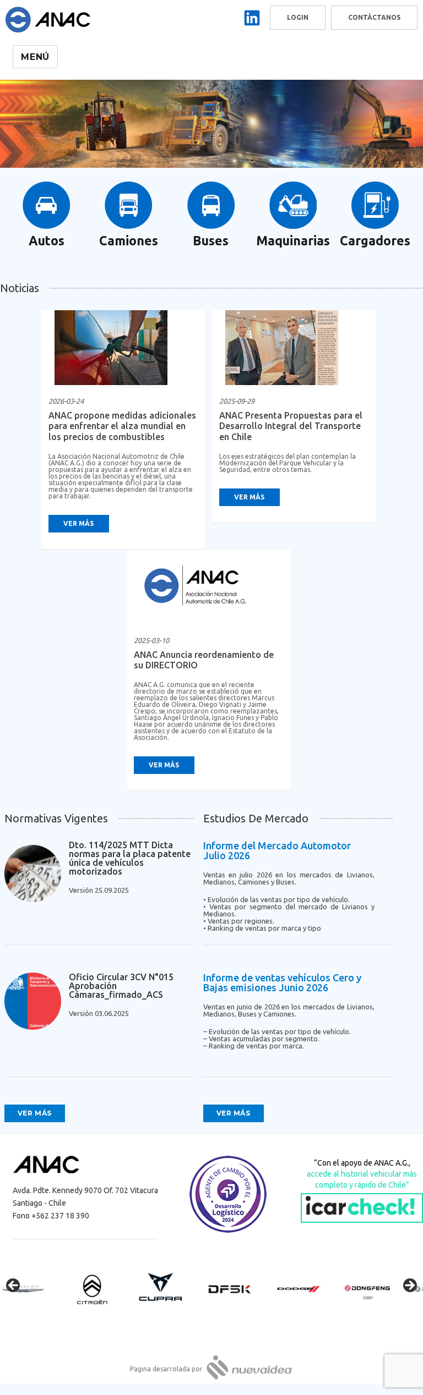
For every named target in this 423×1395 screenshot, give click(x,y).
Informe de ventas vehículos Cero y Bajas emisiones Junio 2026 (282, 982)
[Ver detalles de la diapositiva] (33, 1289)
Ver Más (78, 523)
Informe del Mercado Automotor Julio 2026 (277, 850)
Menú (35, 57)
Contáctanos (374, 17)
